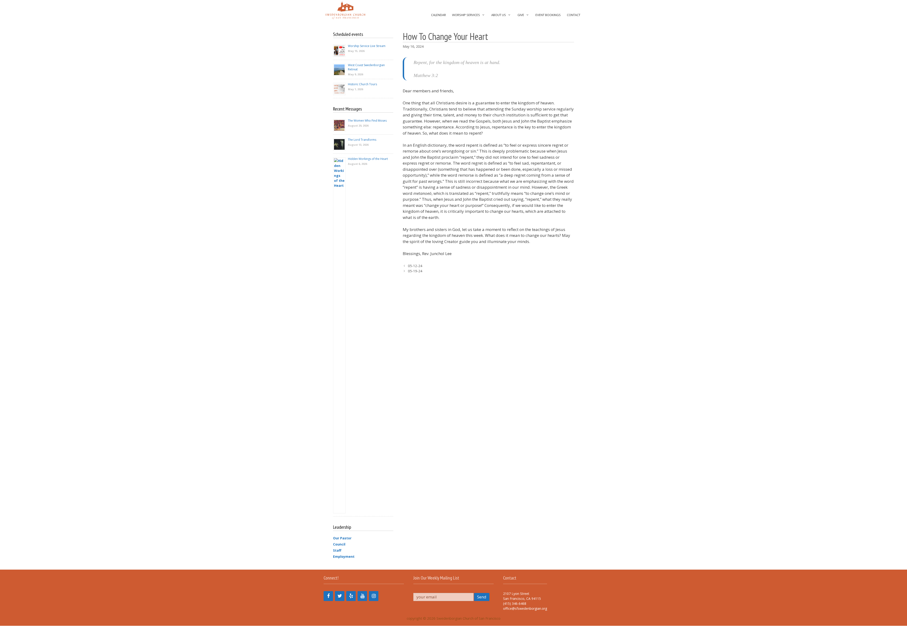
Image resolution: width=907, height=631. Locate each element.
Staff (337, 550)
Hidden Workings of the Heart (368, 159)
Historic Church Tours (362, 84)
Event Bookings (548, 15)
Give (521, 15)
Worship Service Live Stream (366, 46)
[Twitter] (339, 596)
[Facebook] (328, 596)
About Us (498, 15)
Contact (573, 15)
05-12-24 (415, 266)
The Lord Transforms (362, 140)
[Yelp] (351, 596)
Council (339, 544)
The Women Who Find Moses (367, 121)
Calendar (438, 15)
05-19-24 (415, 271)
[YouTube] (362, 596)
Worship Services (466, 15)
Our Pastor (342, 538)
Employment (344, 556)
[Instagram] (373, 596)
